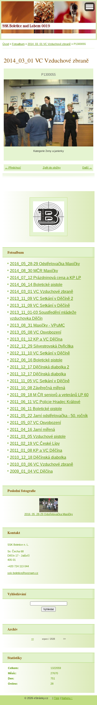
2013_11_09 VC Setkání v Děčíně (40, 305)
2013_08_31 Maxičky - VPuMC (37, 325)
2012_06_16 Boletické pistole (36, 360)
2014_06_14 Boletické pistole (36, 284)
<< (32, 639)
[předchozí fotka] (11, 112)
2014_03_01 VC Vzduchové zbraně (49, 43)
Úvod (5, 43)
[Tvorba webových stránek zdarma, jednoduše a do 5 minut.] (50, 698)
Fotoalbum (18, 43)
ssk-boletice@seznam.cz (22, 572)
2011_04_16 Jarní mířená (32, 429)
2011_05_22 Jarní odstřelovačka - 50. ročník (49, 416)
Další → (87, 167)
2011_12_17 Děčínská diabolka (38, 374)
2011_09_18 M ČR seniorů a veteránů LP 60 (49, 395)
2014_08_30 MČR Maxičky (34, 271)
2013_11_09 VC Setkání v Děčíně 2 (41, 298)
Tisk (56, 698)
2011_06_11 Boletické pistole (36, 409)
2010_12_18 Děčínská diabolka (38, 457)
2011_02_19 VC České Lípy (35, 443)
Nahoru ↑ (67, 698)
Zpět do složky (52, 167)
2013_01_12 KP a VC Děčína (36, 339)
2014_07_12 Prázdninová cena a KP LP (45, 278)
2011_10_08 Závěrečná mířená (37, 388)
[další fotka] (85, 112)
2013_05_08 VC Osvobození (35, 332)
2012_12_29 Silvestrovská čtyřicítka (41, 346)
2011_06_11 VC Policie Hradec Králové (45, 402)
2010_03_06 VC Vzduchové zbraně (41, 464)
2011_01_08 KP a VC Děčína (36, 450)
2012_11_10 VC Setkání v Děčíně (40, 353)
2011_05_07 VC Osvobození (35, 423)
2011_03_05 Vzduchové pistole (38, 436)
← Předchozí (13, 167)
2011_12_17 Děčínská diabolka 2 (39, 367)
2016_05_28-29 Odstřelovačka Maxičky (45, 264)
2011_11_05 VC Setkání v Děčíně (40, 381)
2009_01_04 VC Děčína (31, 471)
